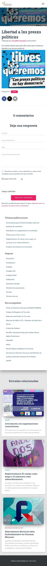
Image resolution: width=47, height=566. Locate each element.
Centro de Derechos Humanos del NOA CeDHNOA (23, 308)
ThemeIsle (32, 561)
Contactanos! (10, 263)
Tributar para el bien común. (16, 235)
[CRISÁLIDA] (8, 4)
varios (14, 91)
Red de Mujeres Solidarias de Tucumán (19, 349)
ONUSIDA (9, 340)
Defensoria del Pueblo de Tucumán (18, 316)
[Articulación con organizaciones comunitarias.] (23, 403)
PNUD (8, 344)
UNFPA (8, 361)
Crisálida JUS (10, 271)
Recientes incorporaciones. (15, 288)
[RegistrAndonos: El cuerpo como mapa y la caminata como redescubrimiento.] (23, 453)
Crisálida (9, 267)
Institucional (10, 279)
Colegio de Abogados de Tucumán (18, 312)
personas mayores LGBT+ (14, 528)
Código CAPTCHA (8, 191)
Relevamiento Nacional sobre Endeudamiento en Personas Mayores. (20, 534)
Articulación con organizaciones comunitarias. (22, 230)
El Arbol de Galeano (13, 328)
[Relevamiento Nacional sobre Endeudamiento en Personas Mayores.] (23, 511)
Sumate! (9, 292)
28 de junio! (10, 258)
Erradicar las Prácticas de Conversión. (19, 247)
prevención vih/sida (12, 284)
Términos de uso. (12, 296)
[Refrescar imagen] (22, 179)
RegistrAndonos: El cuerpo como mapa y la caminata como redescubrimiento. (21, 476)
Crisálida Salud (11, 275)
